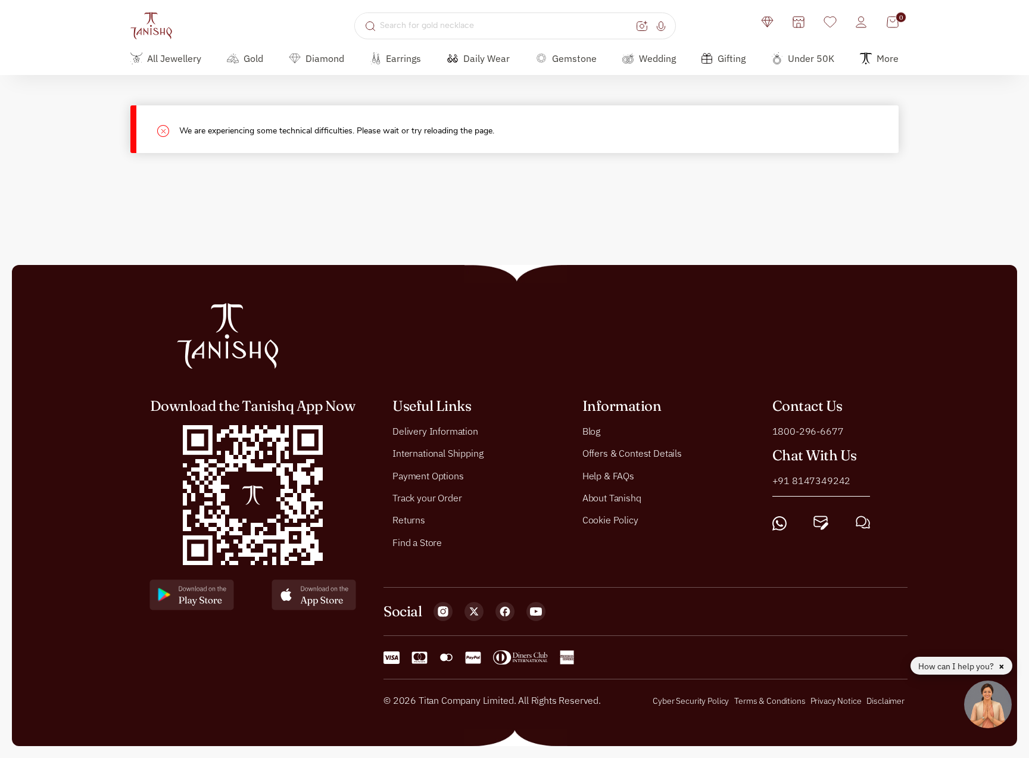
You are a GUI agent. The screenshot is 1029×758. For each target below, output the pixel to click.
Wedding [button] (657, 58)
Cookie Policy (610, 520)
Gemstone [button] (574, 58)
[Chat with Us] (863, 523)
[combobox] (506, 25)
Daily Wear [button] (486, 58)
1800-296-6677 (808, 431)
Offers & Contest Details (632, 453)
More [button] (888, 58)
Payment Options (428, 476)
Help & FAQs (608, 476)
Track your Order (427, 498)
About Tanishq (611, 498)
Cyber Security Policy (691, 700)
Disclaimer (885, 700)
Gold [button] (253, 58)
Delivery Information (435, 431)
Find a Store (417, 542)
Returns (408, 520)
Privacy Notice (836, 700)
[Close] (168, 129)
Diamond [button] (324, 58)
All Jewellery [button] (174, 58)
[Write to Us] (820, 523)
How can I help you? (957, 666)
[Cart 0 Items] (893, 22)
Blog (591, 431)
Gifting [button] (732, 58)
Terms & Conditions (770, 700)
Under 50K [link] (811, 58)
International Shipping (437, 453)
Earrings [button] (403, 58)
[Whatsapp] (779, 523)
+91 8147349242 (811, 480)
